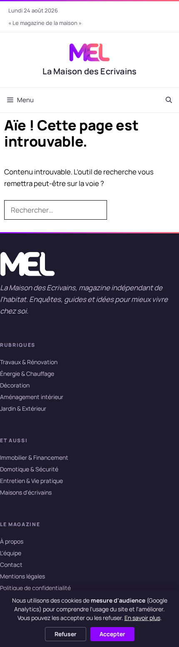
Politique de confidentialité (35, 588)
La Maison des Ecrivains (89, 71)
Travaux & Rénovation (28, 362)
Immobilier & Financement (34, 457)
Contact (11, 565)
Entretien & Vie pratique (31, 481)
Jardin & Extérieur (23, 408)
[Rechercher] (120, 210)
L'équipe (10, 553)
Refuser (66, 634)
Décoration (15, 385)
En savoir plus (142, 618)
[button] (169, 100)
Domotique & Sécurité (29, 469)
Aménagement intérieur (31, 397)
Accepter (112, 634)
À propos (11, 542)
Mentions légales (22, 577)
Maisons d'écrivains (26, 493)
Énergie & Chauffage (27, 373)
